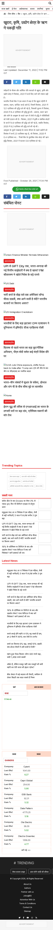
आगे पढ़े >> (25, 850)
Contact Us (27, 907)
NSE (39, 754)
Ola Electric (26, 822)
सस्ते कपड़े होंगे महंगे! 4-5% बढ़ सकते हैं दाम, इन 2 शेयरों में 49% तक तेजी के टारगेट (24, 635)
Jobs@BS (27, 896)
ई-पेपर (14, 8)
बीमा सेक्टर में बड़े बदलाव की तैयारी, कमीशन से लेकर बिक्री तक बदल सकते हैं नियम (24, 676)
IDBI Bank (27, 794)
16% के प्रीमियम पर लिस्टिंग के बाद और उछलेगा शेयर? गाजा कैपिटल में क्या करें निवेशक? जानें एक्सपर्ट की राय (17, 549)
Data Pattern (26, 808)
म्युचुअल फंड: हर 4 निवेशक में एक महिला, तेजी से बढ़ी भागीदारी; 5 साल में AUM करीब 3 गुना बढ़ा (19, 515)
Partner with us (27, 892)
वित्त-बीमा (11, 13)
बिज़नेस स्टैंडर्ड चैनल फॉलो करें (28, 189)
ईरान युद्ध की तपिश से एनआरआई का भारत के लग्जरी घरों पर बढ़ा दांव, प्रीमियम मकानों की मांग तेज (26, 411)
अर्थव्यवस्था (23, 8)
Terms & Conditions (27, 903)
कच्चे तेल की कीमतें (28, 481)
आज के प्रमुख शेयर (15, 481)
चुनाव (48, 8)
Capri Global (26, 780)
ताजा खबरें (5, 8)
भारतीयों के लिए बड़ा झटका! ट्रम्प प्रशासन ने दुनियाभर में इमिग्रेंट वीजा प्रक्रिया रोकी (24, 625)
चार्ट (14, 687)
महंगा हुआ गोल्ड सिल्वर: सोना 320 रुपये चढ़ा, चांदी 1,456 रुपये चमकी (24, 655)
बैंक (19, 13)
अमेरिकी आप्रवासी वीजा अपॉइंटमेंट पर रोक (21, 486)
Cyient (27, 766)
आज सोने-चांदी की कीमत (29, 476)
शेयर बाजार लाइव (14, 476)
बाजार (32, 8)
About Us (27, 884)
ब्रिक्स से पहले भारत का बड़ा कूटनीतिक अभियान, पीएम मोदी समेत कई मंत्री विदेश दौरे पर (26, 352)
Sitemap (27, 911)
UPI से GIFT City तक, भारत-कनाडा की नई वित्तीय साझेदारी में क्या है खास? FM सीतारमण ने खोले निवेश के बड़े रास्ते (25, 270)
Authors (27, 888)
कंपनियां (40, 8)
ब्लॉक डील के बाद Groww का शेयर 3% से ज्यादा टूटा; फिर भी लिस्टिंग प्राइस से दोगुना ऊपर (19, 504)
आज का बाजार (38, 687)
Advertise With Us (27, 899)
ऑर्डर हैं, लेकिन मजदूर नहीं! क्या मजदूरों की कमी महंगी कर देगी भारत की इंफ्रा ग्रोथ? (25, 666)
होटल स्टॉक (39, 486)
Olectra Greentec (26, 836)
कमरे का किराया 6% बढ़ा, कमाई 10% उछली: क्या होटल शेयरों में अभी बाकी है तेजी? (24, 645)
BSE (14, 754)
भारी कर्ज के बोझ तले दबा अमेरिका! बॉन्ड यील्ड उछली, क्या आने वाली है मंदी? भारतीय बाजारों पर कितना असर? (25, 299)
